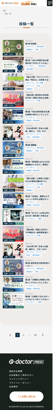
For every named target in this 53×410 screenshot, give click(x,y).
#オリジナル (30, 46)
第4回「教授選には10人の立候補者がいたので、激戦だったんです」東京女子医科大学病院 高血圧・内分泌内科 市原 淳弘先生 (37, 163)
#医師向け (29, 49)
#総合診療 (29, 69)
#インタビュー (31, 66)
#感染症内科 (42, 66)
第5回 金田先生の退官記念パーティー (37, 264)
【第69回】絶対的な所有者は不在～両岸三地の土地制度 (37, 96)
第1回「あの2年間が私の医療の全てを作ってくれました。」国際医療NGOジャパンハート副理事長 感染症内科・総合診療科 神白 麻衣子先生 (37, 62)
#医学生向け (41, 46)
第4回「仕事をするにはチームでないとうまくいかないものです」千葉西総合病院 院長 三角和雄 (37, 298)
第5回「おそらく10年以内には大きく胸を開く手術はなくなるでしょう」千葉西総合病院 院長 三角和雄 (37, 214)
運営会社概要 (16, 371)
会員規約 (13, 386)
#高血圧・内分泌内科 (33, 120)
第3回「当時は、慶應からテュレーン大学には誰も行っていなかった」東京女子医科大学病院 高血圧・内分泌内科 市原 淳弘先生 (37, 198)
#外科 (37, 49)
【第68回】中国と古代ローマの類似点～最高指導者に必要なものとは (37, 231)
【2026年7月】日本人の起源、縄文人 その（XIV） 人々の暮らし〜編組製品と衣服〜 (37, 248)
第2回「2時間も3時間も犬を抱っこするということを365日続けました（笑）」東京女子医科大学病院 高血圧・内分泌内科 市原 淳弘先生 (37, 281)
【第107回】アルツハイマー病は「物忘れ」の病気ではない (37, 78)
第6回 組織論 (30, 145)
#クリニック (30, 86)
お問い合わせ (28, 396)
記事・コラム (8, 54)
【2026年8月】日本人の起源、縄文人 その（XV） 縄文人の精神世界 (37, 130)
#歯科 (40, 219)
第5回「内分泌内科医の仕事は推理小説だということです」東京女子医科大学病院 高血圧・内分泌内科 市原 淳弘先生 (37, 113)
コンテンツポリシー (19, 378)
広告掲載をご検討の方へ (21, 375)
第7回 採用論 (30, 43)
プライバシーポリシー (20, 382)
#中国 (38, 101)
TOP (4, 10)
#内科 (38, 86)
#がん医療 (40, 83)
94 (35, 334)
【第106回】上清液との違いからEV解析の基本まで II (37, 180)
